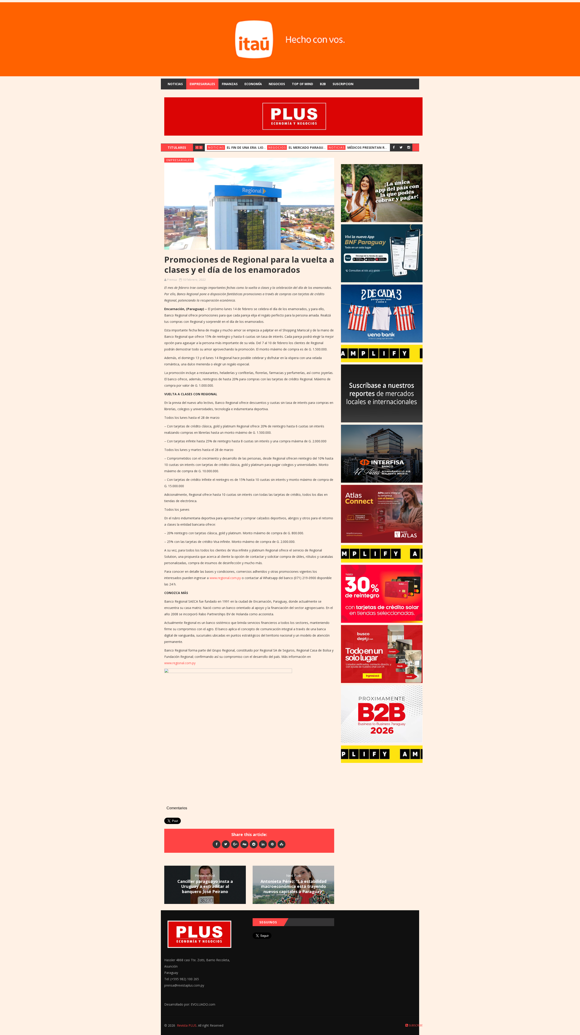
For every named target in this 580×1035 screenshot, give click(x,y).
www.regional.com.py (225, 578)
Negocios (277, 84)
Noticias (175, 84)
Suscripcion (343, 84)
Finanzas (230, 84)
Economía (253, 84)
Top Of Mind (302, 84)
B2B (323, 84)
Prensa (172, 280)
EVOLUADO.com (203, 1004)
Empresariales (202, 84)
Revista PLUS (186, 1025)
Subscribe (415, 1025)
